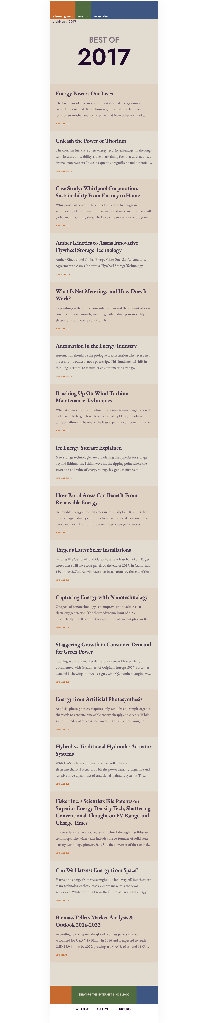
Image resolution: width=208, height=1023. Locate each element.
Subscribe (124, 1009)
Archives (103, 1009)
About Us (82, 1009)
